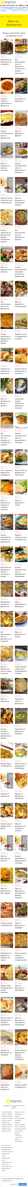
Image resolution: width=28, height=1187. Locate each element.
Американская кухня (6, 1159)
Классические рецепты (20, 8)
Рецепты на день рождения (2, 9)
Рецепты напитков (7, 1124)
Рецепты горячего (7, 1114)
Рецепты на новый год (23, 9)
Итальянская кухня (7, 1151)
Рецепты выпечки (7, 1112)
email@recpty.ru (14, 1108)
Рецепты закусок (7, 1120)
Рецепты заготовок (7, 1118)
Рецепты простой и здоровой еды (8, 2)
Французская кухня (5, 1154)
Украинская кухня (7, 1166)
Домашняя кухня (7, 1149)
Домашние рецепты (18, 1121)
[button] (26, 2)
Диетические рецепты (27, 8)
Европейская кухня (7, 1147)
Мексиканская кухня (6, 1169)
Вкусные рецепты (8, 8)
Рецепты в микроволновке (11, 9)
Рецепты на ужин (22, 9)
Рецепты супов (6, 1131)
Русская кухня (6, 1145)
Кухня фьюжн (6, 1164)
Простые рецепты (15, 8)
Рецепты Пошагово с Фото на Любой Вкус (14, 1101)
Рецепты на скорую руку (13, 9)
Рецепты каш (5, 1122)
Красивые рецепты (9, 8)
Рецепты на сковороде (25, 9)
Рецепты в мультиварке (16, 9)
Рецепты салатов (7, 1126)
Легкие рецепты (18, 8)
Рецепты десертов (7, 1116)
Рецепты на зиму (4, 9)
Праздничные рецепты (6, 8)
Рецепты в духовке (0, 9)
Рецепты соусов (6, 1128)
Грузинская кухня (7, 1162)
